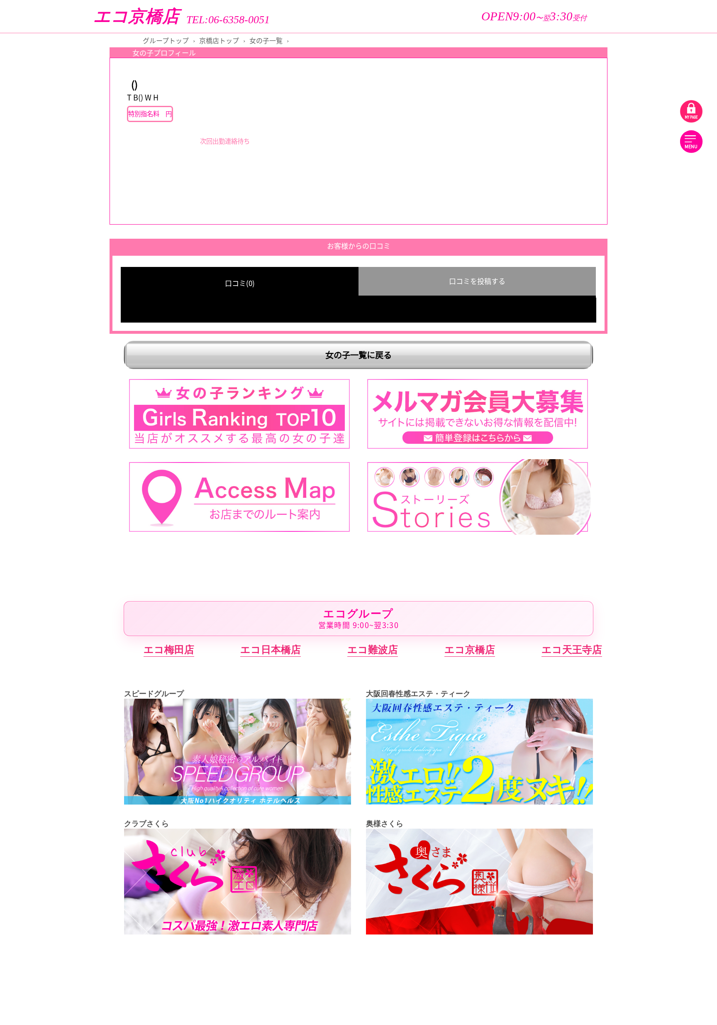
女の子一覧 (266, 40)
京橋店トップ (219, 40)
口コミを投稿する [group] (477, 281)
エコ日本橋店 (270, 649)
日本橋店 (648, 480)
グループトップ (166, 40)
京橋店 (648, 454)
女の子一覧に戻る (358, 354)
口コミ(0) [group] (240, 283)
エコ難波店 (372, 649)
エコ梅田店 (169, 649)
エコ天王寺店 (571, 649)
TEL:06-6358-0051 (228, 20)
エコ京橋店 (136, 16)
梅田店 (648, 544)
